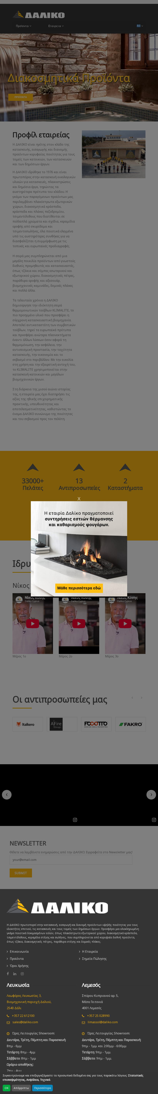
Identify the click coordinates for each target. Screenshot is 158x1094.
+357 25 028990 (98, 1016)
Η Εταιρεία (90, 951)
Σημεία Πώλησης (94, 959)
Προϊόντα (17, 959)
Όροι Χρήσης (19, 966)
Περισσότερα (42, 1088)
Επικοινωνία (19, 951)
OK (6, 1088)
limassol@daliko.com (102, 1022)
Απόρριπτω (21, 1088)
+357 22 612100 (22, 1016)
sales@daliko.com (25, 1022)
